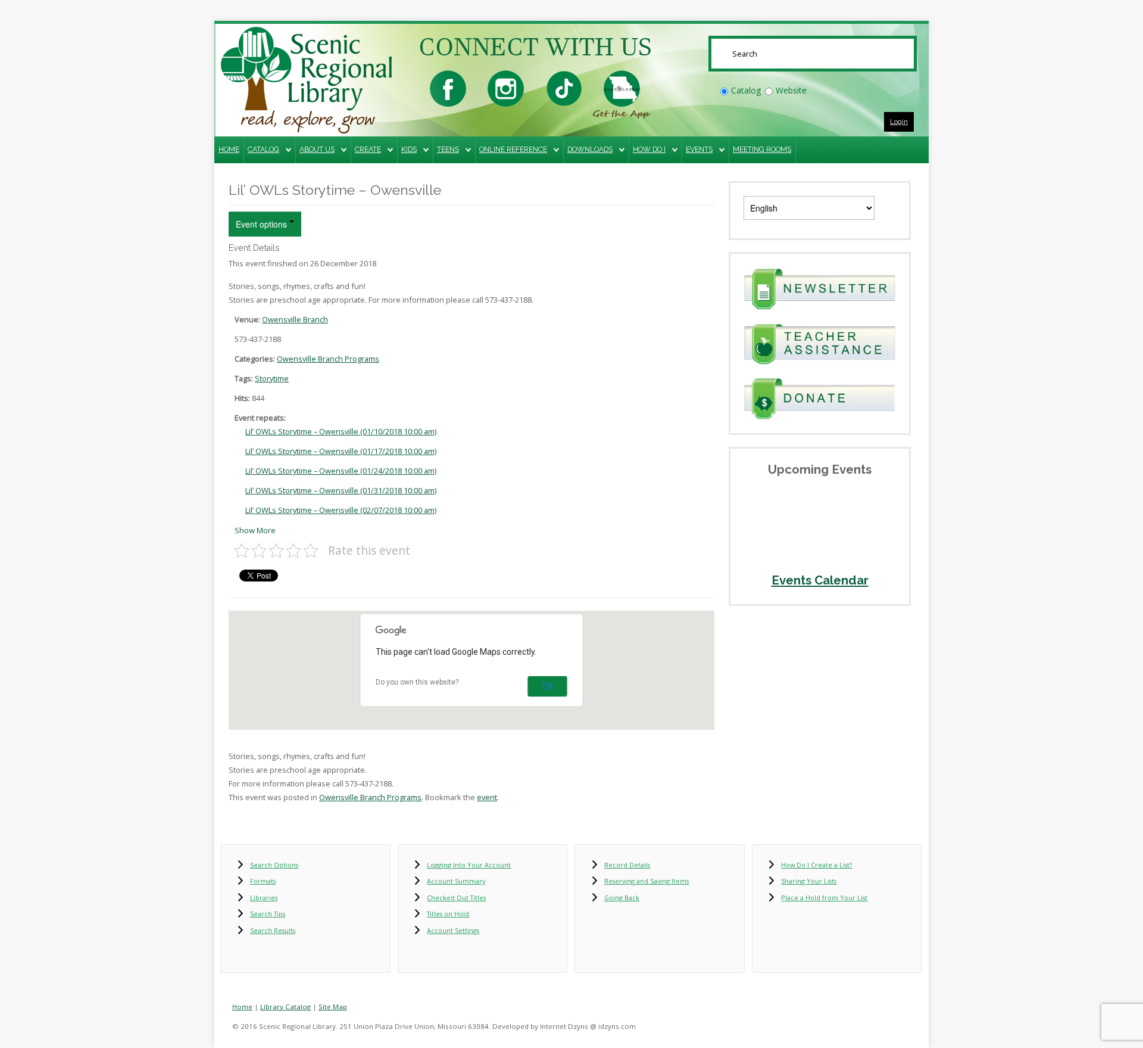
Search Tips (267, 913)
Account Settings (453, 930)
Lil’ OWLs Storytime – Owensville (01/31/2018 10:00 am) (340, 490)
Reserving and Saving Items (646, 880)
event (487, 797)
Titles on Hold (448, 913)
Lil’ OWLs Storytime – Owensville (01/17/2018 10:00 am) (340, 451)
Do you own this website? (417, 682)
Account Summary (456, 880)
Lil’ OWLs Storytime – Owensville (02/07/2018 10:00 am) (340, 510)
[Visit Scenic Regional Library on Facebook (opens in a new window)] (448, 87)
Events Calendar (820, 580)
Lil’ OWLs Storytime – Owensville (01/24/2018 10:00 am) (340, 470)
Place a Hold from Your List (824, 897)
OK (547, 686)
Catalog (746, 90)
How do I (649, 149)
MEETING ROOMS (762, 149)
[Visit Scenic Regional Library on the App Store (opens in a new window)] (622, 87)
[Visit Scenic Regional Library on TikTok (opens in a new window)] (564, 87)
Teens (448, 149)
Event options (262, 224)
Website (791, 90)
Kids (409, 149)
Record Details (627, 864)
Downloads (590, 149)
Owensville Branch (295, 319)
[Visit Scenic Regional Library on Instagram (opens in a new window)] (506, 87)
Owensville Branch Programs (328, 358)
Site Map (332, 1006)
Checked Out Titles (456, 897)
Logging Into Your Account (469, 864)
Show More (255, 530)
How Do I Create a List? (816, 864)
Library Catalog (285, 1006)
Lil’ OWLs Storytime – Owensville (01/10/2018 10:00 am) (340, 431)
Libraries (263, 897)
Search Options (274, 864)
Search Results (272, 930)
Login (899, 121)
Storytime (272, 378)
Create (368, 149)
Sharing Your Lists (808, 880)
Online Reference (513, 149)
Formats (263, 880)
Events (699, 149)
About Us (317, 149)
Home (228, 149)
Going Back (621, 897)
